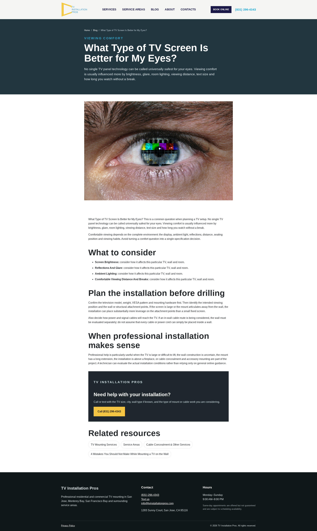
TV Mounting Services (104, 444)
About (170, 9)
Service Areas (133, 9)
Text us (145, 499)
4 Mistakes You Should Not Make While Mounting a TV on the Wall (130, 454)
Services (109, 9)
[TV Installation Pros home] (74, 9)
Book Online (221, 9)
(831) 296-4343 (245, 9)
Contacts (188, 9)
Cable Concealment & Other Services (168, 444)
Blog (155, 9)
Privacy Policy (68, 525)
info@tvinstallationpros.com (157, 503)
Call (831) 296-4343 (109, 411)
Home (87, 30)
